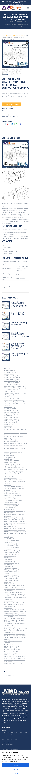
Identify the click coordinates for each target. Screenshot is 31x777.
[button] (27, 42)
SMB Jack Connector (17, 116)
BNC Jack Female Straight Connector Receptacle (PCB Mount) (20, 334)
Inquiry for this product (12, 104)
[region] (15, 763)
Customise (15, 769)
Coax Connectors (19, 113)
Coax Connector (12, 114)
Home (3, 35)
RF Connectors (5, 114)
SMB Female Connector (6, 116)
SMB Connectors (9, 108)
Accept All (15, 765)
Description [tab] (5, 133)
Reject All (15, 773)
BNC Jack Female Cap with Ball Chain (19, 323)
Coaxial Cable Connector (9, 113)
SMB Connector (20, 114)
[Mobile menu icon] (27, 8)
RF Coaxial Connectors (19, 35)
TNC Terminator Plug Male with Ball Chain (18, 313)
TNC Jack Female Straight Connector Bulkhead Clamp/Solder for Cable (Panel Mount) (19, 304)
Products (8, 35)
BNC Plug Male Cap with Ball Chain (19, 354)
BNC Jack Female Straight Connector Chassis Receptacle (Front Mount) (18, 346)
